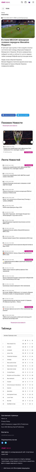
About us (4, 418)
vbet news (4, 452)
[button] (3, 8)
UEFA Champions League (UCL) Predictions (14, 424)
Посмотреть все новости (18, 322)
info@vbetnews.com (7, 435)
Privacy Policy (5, 421)
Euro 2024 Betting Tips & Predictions (12, 427)
